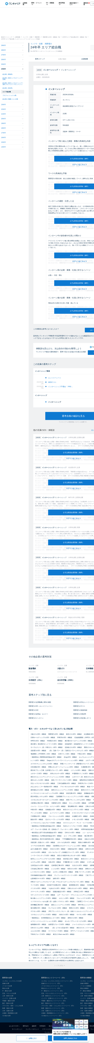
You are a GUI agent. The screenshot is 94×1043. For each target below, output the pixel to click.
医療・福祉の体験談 (86, 1008)
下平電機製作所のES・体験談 (72, 839)
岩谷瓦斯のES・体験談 (74, 793)
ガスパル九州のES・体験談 (66, 842)
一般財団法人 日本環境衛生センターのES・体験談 (48, 918)
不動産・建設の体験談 (87, 1001)
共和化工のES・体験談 (81, 891)
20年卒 (3, 119)
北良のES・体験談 (54, 862)
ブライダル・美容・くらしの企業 (12, 1005)
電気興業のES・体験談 (75, 806)
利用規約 (43, 1026)
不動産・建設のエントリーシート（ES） (53, 1001)
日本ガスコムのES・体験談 (40, 928)
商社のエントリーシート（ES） (51, 988)
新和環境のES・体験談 (77, 885)
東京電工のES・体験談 (71, 859)
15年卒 (3, 142)
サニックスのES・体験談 (77, 803)
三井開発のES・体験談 (38, 816)
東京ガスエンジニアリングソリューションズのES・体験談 (50, 777)
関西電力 (48, 44)
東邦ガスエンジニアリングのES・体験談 (65, 790)
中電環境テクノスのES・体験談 (83, 773)
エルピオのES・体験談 (38, 931)
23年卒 (3, 104)
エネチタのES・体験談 (38, 852)
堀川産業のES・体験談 (38, 908)
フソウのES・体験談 (38, 885)
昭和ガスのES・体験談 (77, 908)
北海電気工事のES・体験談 (60, 865)
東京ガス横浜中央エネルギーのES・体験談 (71, 855)
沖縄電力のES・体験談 (59, 803)
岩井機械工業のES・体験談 (40, 905)
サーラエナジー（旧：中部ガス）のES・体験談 (46, 747)
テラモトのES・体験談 (38, 911)
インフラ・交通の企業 (9, 998)
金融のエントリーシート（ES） (51, 983)
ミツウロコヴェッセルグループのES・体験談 (46, 823)
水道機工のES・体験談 (80, 816)
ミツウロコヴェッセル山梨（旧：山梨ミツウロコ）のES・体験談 (52, 901)
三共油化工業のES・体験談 (40, 869)
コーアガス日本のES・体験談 (41, 846)
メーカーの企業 (7, 986)
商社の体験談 (84, 988)
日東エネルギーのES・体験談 (78, 888)
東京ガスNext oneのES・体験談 (63, 934)
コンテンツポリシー (32, 1029)
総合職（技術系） (8, 88)
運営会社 (26, 1026)
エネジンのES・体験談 (66, 898)
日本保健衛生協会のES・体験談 (41, 875)
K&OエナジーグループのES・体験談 (75, 826)
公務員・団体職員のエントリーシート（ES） (55, 1013)
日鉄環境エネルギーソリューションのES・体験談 (69, 846)
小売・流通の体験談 (86, 1011)
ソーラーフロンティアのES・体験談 (43, 855)
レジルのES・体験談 (58, 869)
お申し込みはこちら (70, 1038)
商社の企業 (5, 988)
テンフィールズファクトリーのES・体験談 (68, 875)
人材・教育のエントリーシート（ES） (53, 996)
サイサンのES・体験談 (84, 914)
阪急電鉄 (32, 668)
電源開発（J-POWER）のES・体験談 (43, 754)
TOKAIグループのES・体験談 (41, 934)
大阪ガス (61, 668)
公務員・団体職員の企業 (9, 1013)
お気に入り (33, 1038)
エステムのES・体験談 (38, 862)
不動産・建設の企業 (8, 1001)
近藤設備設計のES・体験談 (62, 891)
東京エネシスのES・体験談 (40, 780)
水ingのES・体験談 (70, 757)
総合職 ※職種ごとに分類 (10, 99)
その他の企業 (6, 1015)
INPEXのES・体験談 (38, 741)
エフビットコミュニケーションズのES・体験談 (46, 921)
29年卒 (3, 45)
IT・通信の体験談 (85, 991)
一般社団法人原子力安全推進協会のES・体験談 (46, 832)
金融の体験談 (84, 983)
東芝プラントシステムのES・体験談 (78, 800)
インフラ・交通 (36, 44)
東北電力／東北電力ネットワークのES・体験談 (46, 744)
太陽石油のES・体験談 (75, 849)
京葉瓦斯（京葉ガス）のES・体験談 (43, 842)
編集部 (34, 1026)
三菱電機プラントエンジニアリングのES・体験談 (72, 796)
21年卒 (3, 114)
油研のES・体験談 (59, 878)
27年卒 (3, 55)
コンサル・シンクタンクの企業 (12, 981)
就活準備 (62, 3)
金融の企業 (5, 983)
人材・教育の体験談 (86, 996)
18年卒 (3, 128)
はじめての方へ (14, 1026)
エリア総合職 (7, 92)
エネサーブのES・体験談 (39, 773)
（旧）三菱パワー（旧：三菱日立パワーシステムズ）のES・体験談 (71, 750)
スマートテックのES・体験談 (41, 891)
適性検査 (85, 3)
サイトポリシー (17, 1029)
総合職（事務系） (8, 74)
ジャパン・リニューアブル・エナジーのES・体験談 (48, 806)
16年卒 (3, 137)
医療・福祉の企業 (7, 1008)
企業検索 (25, 3)
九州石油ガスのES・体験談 (40, 865)
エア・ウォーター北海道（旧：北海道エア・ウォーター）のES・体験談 (55, 829)
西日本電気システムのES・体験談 (42, 796)
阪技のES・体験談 (37, 819)
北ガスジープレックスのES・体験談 (57, 819)
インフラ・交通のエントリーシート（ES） (54, 998)
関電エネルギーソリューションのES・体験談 (63, 767)
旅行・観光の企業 (7, 1003)
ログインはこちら (79, 164)
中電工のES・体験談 (84, 754)
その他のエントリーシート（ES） (51, 1015)
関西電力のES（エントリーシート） (41, 706)
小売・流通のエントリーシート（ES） (53, 1011)
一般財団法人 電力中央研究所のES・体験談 (45, 839)
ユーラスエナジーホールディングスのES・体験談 (47, 793)
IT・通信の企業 (7, 991)
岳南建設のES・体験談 (53, 809)
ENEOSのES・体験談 (64, 737)
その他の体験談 (85, 1015)
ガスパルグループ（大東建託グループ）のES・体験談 (66, 852)
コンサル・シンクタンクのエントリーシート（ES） (57, 981)
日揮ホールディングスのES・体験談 (43, 737)
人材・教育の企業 (7, 996)
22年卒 (3, 109)
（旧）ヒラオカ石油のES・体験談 (62, 928)
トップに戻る (59, 965)
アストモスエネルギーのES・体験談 (72, 786)
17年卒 (3, 133)
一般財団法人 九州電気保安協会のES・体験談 (46, 836)
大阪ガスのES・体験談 (38, 734)
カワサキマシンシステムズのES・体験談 (44, 764)
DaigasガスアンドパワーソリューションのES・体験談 (65, 760)
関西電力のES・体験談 (56, 734)
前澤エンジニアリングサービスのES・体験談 (46, 859)
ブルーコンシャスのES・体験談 (59, 816)
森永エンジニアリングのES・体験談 (63, 905)
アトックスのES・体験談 (39, 813)
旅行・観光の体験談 (86, 1003)
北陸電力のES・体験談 (38, 750)
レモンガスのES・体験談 (80, 819)
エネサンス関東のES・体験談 (63, 872)
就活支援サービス (74, 3)
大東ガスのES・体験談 (66, 914)
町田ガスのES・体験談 (75, 869)
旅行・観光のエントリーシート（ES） (53, 1003)
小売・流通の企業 (7, 1011)
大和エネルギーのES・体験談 (60, 773)
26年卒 (3, 59)
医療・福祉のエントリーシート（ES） (53, 1008)
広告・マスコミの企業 (9, 993)
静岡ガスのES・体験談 (75, 918)
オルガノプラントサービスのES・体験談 (78, 921)
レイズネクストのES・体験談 (41, 872)
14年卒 (3, 147)
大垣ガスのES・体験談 (57, 849)
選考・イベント (36, 3)
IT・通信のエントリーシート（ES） (52, 991)
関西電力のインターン (36, 718)
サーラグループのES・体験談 (58, 931)
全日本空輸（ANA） (65, 680)
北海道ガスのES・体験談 (73, 747)
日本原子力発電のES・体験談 (57, 885)
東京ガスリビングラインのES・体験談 (76, 809)
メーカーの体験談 (85, 986)
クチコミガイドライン (49, 1029)
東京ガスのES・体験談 (74, 734)
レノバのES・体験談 (38, 760)
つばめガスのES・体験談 (56, 888)
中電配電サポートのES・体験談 (74, 862)
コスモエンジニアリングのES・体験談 (44, 914)
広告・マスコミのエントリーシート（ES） (54, 993)
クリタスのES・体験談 (38, 888)
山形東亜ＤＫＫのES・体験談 (41, 878)
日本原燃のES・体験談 (38, 767)
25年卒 (3, 64)
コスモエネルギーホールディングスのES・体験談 (47, 800)
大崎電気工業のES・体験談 (40, 803)
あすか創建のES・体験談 (39, 849)
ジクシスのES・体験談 (78, 770)
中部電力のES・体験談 (54, 741)
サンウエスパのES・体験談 (57, 908)
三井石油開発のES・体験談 (66, 783)
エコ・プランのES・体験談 (73, 836)
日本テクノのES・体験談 (66, 754)
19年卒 (3, 123)
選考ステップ (40, 59)
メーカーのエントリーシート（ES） (52, 986)
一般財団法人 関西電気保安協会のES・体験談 (46, 757)
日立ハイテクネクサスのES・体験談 (43, 783)
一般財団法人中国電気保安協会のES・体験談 (46, 826)
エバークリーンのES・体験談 (60, 813)
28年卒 (3, 50)
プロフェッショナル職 (9, 95)
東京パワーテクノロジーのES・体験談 (64, 780)
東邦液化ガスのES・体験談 (40, 790)
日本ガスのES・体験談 (72, 832)
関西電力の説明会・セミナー (38, 714)
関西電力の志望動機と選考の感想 (40, 702)
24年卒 (3, 69)
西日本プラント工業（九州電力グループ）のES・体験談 (49, 770)
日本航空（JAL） (36, 680)
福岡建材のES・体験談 (38, 924)
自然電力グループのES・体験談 (59, 924)
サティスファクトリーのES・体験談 (43, 895)
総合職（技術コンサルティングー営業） (13, 78)
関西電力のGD (33, 710)
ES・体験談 (50, 3)
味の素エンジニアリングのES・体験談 (44, 898)
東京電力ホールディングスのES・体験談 (78, 741)
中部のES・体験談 (37, 809)
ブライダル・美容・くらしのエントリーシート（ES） (58, 1005)
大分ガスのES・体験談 (80, 865)
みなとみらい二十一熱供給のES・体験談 (44, 786)
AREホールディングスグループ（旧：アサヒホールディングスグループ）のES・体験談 (60, 882)
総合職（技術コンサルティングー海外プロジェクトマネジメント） (13, 83)
